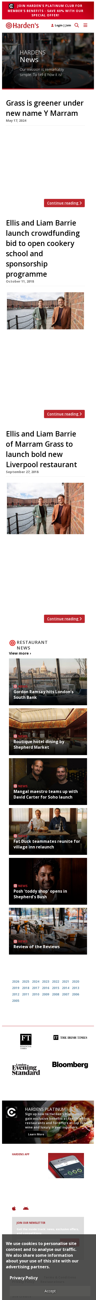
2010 (35, 994)
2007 (65, 994)
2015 (55, 988)
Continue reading (63, 202)
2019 (15, 988)
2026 (15, 981)
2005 (15, 1001)
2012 (15, 994)
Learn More (36, 1134)
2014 (65, 988)
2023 (45, 981)
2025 (25, 981)
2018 (25, 988)
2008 (55, 994)
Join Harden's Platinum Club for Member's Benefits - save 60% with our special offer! (45, 10)
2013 (75, 988)
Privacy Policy (24, 1278)
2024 (35, 981)
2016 (45, 988)
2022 (55, 981)
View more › (20, 653)
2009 (45, 994)
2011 (25, 994)
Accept (50, 1290)
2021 (65, 981)
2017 (35, 988)
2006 (75, 994)
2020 (75, 981)
